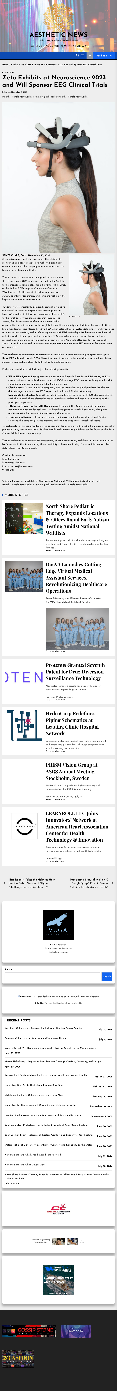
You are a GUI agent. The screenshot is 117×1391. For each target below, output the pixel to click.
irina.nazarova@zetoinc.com (17, 466)
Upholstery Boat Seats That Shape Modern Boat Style (34, 1085)
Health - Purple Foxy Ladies (17, 97)
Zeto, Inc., (28, 259)
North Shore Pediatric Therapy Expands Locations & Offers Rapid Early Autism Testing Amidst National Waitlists (77, 519)
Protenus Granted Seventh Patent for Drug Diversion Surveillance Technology (75, 671)
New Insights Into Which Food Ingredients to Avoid (33, 1155)
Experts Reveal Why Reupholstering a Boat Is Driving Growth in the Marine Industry (51, 1048)
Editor (4, 92)
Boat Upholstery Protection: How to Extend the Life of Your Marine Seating (46, 1125)
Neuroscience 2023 (17, 281)
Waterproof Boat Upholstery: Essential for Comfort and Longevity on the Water (48, 1145)
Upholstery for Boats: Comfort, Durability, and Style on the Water (40, 1105)
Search (8, 969)
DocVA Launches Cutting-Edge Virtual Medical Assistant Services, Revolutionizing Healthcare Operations (76, 577)
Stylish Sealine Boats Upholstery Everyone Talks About (34, 1095)
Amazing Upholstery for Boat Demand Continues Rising (35, 1038)
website (33, 448)
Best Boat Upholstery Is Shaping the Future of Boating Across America (43, 1028)
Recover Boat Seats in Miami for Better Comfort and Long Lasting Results (46, 1075)
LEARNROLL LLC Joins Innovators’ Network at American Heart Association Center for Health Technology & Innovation (77, 826)
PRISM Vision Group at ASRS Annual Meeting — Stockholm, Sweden (73, 771)
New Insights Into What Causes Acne (25, 1165)
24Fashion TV (41, 1003)
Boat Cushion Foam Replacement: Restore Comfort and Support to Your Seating (49, 1135)
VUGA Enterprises (58, 945)
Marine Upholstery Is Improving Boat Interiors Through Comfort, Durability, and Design (53, 1061)
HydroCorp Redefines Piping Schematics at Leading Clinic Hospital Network (72, 723)
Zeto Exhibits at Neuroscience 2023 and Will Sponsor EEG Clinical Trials (61, 481)
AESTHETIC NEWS (59, 35)
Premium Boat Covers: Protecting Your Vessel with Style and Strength (43, 1115)
